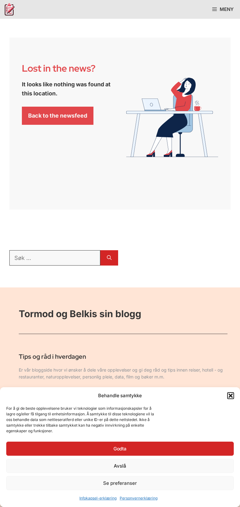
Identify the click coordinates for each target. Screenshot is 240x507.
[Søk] (109, 258)
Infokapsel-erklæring (98, 498)
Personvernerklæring (139, 498)
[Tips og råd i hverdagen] (9, 9)
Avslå (120, 466)
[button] (231, 396)
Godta (120, 449)
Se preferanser (120, 483)
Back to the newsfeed (57, 115)
